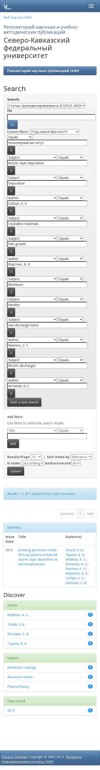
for (9, 110)
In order (13, 463)
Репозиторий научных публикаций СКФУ (43, 70)
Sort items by (58, 457)
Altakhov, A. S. (76, 559)
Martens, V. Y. (76, 568)
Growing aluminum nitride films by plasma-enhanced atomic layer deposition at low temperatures (37, 557)
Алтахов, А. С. (76, 564)
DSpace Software (14, 757)
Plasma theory (18, 686)
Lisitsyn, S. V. (75, 578)
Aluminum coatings (21, 667)
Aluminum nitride (20, 677)
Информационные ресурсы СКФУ (27, 761)
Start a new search (24, 402)
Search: (13, 99)
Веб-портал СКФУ (17, 17)
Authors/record (58, 463)
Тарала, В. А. (75, 554)
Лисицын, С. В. (76, 582)
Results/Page (18, 457)
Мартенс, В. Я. (77, 573)
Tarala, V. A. (74, 550)
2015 (11, 710)
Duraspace (74, 757)
